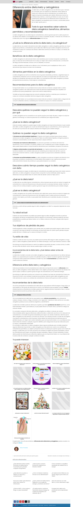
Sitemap (46, 505)
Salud (36, 1)
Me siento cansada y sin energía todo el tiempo (58, 455)
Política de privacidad (33, 505)
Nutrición (31, 1)
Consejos (68, 1)
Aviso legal (41, 505)
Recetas (51, 1)
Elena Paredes (24, 447)
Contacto (25, 505)
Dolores (57, 1)
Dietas (62, 1)
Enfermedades (43, 1)
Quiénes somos (52, 505)
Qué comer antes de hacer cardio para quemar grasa (26, 455)
